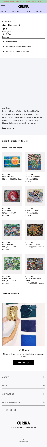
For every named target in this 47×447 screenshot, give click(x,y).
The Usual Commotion (32, 177)
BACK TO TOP (23, 442)
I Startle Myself (7, 244)
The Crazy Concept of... (33, 244)
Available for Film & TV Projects (18, 51)
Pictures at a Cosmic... (32, 210)
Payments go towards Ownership (18, 47)
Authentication (11, 42)
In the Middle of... (8, 177)
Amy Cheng (7, 21)
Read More (7, 128)
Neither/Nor (6, 278)
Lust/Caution (7, 210)
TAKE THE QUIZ (23, 362)
